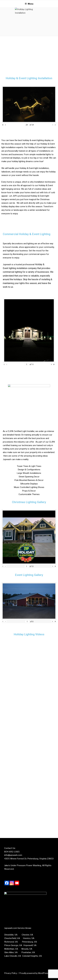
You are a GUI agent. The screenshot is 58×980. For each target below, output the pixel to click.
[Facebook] (7, 883)
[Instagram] (12, 883)
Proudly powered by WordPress (34, 973)
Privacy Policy (10, 973)
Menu (30, 4)
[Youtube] (17, 883)
